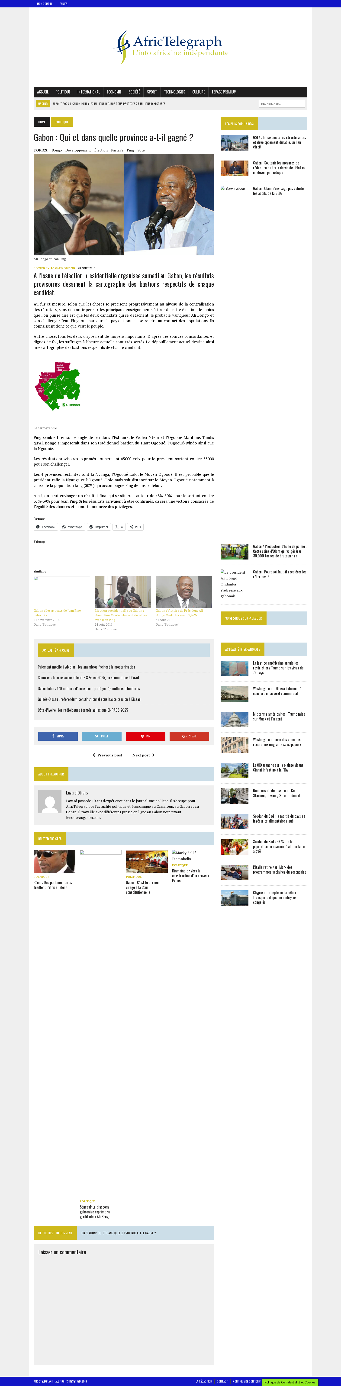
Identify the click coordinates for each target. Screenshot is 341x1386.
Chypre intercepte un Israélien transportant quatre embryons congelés (274, 897)
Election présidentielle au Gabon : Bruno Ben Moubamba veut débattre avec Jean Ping (121, 615)
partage (117, 150)
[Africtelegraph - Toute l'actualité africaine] (170, 47)
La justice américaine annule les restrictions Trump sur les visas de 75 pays (278, 667)
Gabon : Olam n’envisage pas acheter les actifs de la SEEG (279, 191)
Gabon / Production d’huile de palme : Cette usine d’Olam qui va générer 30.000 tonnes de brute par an (279, 551)
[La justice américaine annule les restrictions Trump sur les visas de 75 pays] (234, 672)
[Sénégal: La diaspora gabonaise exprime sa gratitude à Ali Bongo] (101, 1194)
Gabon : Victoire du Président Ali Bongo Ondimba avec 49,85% (179, 612)
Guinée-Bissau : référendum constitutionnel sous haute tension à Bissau (89, 699)
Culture (198, 92)
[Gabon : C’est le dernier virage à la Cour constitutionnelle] (147, 870)
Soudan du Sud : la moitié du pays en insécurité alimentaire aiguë (279, 818)
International (88, 92)
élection (101, 150)
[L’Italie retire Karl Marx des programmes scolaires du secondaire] (234, 877)
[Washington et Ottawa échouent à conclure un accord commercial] (234, 698)
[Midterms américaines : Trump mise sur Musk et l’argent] (234, 724)
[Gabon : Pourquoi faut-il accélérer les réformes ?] (234, 595)
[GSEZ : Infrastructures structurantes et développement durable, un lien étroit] (234, 147)
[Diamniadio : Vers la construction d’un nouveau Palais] (193, 858)
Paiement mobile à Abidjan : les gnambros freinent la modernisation (86, 667)
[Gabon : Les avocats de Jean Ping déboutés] (62, 592)
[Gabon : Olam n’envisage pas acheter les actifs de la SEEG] (234, 530)
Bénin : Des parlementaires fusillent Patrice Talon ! (53, 885)
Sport (152, 92)
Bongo (57, 150)
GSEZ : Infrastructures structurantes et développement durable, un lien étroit (279, 142)
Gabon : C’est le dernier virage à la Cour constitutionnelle (142, 887)
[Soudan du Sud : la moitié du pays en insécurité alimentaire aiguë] (234, 826)
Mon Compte (44, 4)
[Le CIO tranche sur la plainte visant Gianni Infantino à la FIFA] (234, 775)
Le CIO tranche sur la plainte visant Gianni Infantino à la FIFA (278, 767)
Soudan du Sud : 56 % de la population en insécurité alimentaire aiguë (279, 846)
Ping (130, 150)
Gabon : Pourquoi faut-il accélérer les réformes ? (279, 574)
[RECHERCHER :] (282, 103)
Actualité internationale (242, 649)
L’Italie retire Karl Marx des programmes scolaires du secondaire (279, 869)
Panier (64, 4)
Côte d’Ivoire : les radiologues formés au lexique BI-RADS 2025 (83, 710)
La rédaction (204, 1381)
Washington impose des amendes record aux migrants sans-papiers (277, 742)
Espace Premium (224, 92)
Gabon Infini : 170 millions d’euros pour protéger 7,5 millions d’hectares (89, 688)
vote (141, 150)
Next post (141, 755)
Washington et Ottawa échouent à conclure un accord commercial (277, 691)
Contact (222, 1381)
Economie (114, 92)
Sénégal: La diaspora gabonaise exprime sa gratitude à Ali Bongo (95, 1211)
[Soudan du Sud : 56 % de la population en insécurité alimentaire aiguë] (234, 851)
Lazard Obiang (63, 268)
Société (134, 92)
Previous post (109, 755)
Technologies (174, 92)
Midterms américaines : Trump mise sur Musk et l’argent (279, 716)
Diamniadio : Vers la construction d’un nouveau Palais (190, 875)
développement (78, 150)
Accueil (42, 92)
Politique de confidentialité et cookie (257, 1381)
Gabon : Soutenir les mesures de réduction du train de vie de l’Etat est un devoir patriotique (280, 167)
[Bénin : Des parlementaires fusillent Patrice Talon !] (54, 870)
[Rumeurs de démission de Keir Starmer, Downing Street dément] (234, 800)
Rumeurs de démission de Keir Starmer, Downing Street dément (276, 793)
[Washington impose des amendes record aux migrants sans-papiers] (234, 749)
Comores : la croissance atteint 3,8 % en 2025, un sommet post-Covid (88, 677)
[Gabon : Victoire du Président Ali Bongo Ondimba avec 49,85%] (184, 592)
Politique (63, 92)
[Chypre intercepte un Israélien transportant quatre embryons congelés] (234, 902)
